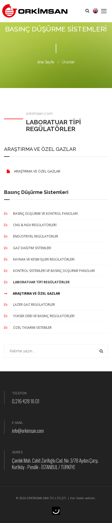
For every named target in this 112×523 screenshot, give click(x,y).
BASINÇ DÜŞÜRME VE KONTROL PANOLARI (45, 213)
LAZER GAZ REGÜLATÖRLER (34, 304)
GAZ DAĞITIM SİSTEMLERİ (32, 248)
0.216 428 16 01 (25, 401)
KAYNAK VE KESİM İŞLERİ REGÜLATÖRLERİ (43, 259)
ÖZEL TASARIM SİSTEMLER (32, 327)
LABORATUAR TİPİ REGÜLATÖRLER (41, 282)
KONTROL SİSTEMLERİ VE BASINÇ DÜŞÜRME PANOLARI (54, 270)
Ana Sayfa (45, 62)
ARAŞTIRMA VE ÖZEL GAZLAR (37, 171)
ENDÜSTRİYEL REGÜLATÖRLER (35, 236)
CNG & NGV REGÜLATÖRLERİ (35, 225)
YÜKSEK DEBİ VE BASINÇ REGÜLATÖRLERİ (43, 316)
